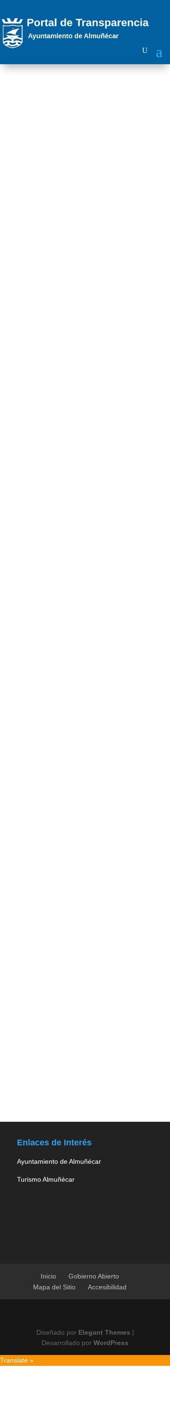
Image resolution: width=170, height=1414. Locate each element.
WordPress (111, 1342)
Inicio (48, 1276)
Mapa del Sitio (54, 1287)
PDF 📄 (79, 584)
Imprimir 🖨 (29, 584)
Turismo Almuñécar (46, 1179)
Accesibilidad (107, 1287)
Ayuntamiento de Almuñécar (59, 1161)
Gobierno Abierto (93, 1276)
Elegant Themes (104, 1332)
